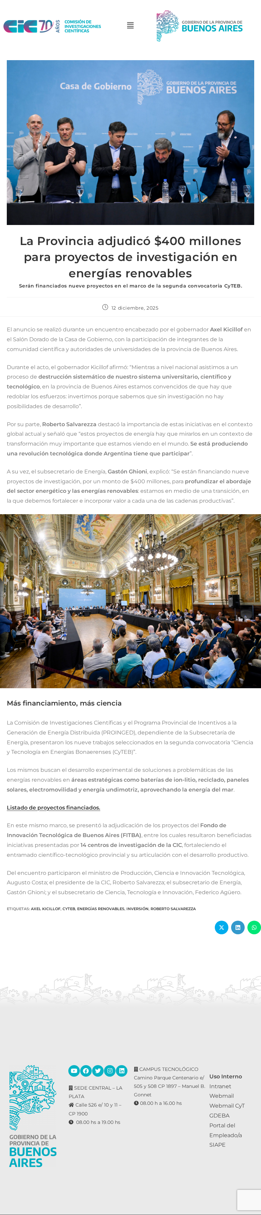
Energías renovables (100, 908)
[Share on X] (221, 927)
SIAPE (217, 1145)
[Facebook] (86, 1071)
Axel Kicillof (45, 908)
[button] (130, 26)
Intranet (220, 1086)
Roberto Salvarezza (173, 908)
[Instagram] (110, 1071)
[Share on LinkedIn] (238, 927)
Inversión (137, 908)
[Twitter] (98, 1071)
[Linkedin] (121, 1071)
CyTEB (69, 908)
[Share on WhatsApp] (254, 927)
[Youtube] (74, 1071)
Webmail (221, 1096)
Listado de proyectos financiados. (53, 807)
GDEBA (219, 1115)
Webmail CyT (227, 1106)
